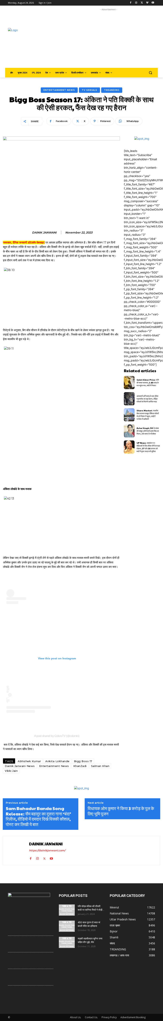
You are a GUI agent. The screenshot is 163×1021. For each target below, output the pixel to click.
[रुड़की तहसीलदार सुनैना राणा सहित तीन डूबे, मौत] (67, 942)
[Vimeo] (147, 3)
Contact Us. (91, 1017)
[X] (142, 3)
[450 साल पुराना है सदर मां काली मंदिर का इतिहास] (67, 926)
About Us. (75, 1017)
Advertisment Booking (133, 1017)
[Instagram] (136, 3)
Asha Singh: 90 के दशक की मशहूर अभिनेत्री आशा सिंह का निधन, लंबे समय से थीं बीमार (148, 431)
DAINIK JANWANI (44, 232)
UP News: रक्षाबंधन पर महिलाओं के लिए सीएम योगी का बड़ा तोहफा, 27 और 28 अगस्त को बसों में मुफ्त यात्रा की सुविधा (148, 447)
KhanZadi (80, 766)
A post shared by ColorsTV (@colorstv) (57, 735)
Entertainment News (59, 90)
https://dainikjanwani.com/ (47, 850)
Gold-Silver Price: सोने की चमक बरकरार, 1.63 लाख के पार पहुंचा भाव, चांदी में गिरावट (148, 382)
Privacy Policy (109, 1017)
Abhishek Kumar (29, 761)
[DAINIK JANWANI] (16, 850)
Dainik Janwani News (20, 766)
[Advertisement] (112, 39)
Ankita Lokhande (57, 761)
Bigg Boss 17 (83, 761)
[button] (150, 72)
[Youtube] (152, 3)
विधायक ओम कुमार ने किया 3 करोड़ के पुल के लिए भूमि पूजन (121, 811)
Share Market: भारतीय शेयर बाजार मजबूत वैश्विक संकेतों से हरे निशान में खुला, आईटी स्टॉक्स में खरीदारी (148, 414)
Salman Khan (100, 766)
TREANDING (111, 90)
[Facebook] (130, 3)
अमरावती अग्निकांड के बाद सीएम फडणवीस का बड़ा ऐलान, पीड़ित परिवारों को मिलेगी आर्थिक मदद (147, 399)
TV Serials (89, 90)
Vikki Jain (11, 770)
